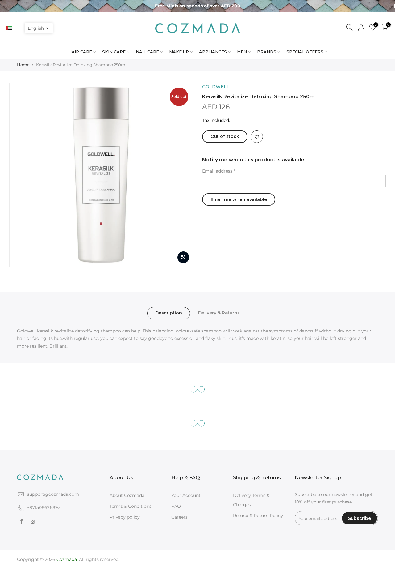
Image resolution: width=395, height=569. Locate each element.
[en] (16, 28)
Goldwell (215, 86)
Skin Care (114, 51)
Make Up (179, 51)
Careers (179, 517)
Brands (266, 51)
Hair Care (80, 51)
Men (242, 51)
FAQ (176, 506)
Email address (218, 171)
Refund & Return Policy (258, 515)
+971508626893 (43, 507)
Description (168, 313)
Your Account (186, 495)
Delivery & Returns (219, 313)
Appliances (213, 51)
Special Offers (304, 51)
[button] (39, 28)
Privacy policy (125, 517)
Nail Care (147, 51)
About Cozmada (127, 495)
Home (23, 64)
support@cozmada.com (53, 494)
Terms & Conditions (131, 506)
